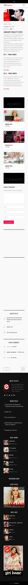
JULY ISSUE (14, 346)
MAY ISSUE (11, 455)
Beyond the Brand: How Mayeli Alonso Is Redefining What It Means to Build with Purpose (14, 319)
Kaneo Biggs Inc (16, 583)
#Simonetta (8, 139)
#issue (10, 116)
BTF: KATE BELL (14, 357)
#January (7, 118)
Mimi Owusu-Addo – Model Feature (15, 522)
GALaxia (10, 536)
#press (10, 118)
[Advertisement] (14, 244)
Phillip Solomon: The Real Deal (11, 430)
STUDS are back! (21, 352)
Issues (9, 24)
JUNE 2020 (11, 462)
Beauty (6, 24)
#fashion (7, 116)
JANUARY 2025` (9, 166)
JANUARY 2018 (12, 515)
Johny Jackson (11, 352)
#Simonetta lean (9, 119)
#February (8, 137)
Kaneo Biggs (6, 26)
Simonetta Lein (8, 145)
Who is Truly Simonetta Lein (12, 332)
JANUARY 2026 (8, 124)
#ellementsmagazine (9, 136)
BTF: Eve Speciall (12, 448)
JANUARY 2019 (12, 441)
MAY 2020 (11, 469)
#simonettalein (8, 140)
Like (12, 29)
